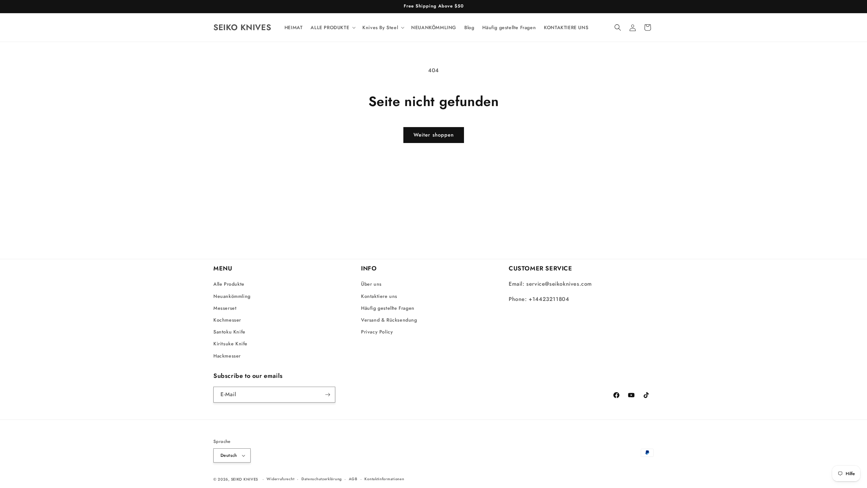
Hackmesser (227, 355)
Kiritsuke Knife (230, 343)
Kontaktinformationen (384, 479)
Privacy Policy (377, 331)
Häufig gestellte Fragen (388, 308)
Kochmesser (227, 320)
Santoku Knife (229, 331)
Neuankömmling (232, 296)
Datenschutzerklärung (321, 479)
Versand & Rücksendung (389, 320)
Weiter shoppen (434, 135)
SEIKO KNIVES (244, 479)
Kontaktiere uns (379, 296)
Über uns (371, 284)
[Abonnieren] (327, 395)
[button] (332, 27)
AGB (353, 479)
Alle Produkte (229, 284)
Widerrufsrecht (280, 479)
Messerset (224, 308)
